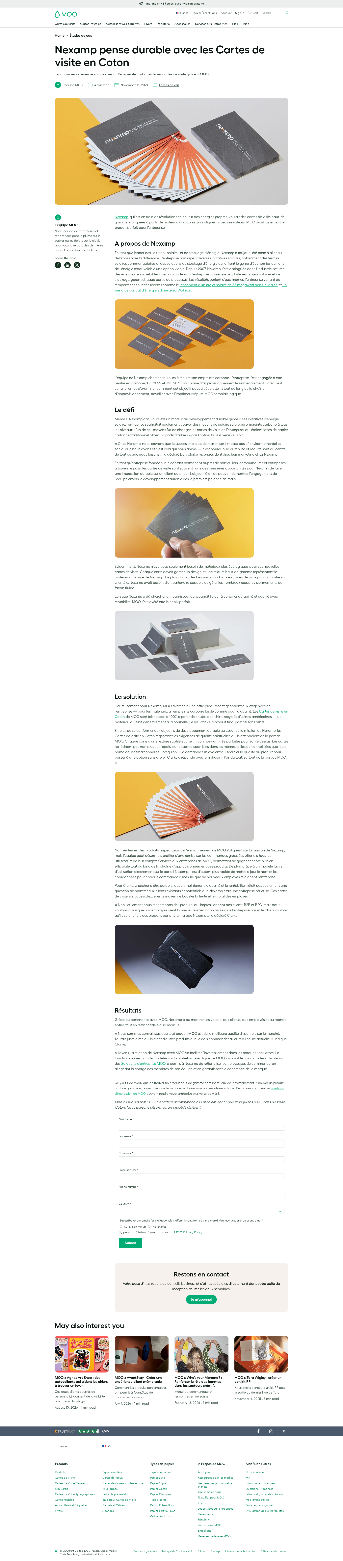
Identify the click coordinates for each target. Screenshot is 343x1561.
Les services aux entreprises (215, 1508)
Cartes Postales (90, 24)
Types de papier (160, 1472)
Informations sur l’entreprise (240, 1551)
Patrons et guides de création (264, 1494)
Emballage (204, 1530)
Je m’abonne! (201, 1299)
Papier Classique (160, 1494)
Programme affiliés (257, 1499)
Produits (60, 1472)
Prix (248, 1477)
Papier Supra (158, 1483)
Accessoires (182, 24)
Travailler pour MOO (211, 1497)
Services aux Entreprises (211, 24)
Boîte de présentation (116, 1494)
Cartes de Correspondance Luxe (123, 1483)
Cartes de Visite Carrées (70, 1483)
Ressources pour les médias (215, 1477)
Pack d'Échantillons (205, 13)
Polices (201, 1551)
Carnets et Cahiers (113, 1505)
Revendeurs (205, 1514)
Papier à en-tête (112, 1472)
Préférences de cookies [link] (273, 1551)
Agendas (108, 1511)
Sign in (239, 13)
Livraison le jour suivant (261, 1483)
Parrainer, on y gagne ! (260, 1505)
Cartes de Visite (65, 24)
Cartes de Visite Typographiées (75, 1494)
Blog (235, 24)
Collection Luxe (160, 1516)
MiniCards (61, 1489)
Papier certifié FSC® (162, 1511)
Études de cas (80, 36)
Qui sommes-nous (209, 1492)
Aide (246, 24)
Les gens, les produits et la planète (215, 1484)
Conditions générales (145, 1551)
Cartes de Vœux (112, 1477)
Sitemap (215, 1551)
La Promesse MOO (210, 1525)
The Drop (204, 1503)
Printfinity (204, 1519)
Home (60, 36)
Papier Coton (158, 1489)
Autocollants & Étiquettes (123, 24)
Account (226, 13)
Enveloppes (110, 1489)
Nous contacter (255, 1472)
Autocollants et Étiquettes (71, 1505)
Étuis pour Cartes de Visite (119, 1499)
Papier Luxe (157, 1477)
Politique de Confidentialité (177, 1551)
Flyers (148, 24)
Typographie (158, 1499)
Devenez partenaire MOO (214, 1536)
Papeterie (163, 24)
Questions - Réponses (259, 1489)
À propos (204, 1472)
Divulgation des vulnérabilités (265, 1511)
